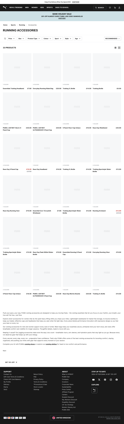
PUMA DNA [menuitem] (66, 410)
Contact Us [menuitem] (7, 374)
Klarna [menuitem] (6, 387)
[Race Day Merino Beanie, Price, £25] (77, 276)
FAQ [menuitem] (35, 377)
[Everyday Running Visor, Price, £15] (107, 235)
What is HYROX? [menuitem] (67, 374)
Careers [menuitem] (64, 394)
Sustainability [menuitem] (66, 387)
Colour (46, 38)
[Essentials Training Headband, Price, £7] (17, 71)
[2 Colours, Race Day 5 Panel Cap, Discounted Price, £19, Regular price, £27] (17, 153)
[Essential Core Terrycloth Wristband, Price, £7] (47, 194)
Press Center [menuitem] (66, 389)
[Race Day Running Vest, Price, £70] (17, 193)
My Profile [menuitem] (7, 382)
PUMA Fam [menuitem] (66, 377)
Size (19, 38)
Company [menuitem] (65, 379)
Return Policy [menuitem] (38, 374)
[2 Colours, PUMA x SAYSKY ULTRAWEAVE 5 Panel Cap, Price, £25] (47, 111)
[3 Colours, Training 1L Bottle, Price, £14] (77, 71)
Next (4, 351)
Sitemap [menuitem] (36, 389)
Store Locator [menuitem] (38, 387)
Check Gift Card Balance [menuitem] (12, 379)
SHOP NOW (75, 2)
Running (22, 25)
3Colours (66, 84)
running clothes (51, 344)
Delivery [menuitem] (6, 384)
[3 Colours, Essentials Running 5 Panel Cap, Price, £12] (77, 236)
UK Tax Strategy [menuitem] (67, 405)
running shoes (30, 344)
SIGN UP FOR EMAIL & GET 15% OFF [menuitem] (104, 374)
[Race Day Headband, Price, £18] (47, 152)
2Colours (36, 84)
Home (5, 25)
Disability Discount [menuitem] (68, 402)
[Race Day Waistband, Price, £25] (107, 110)
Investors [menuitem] (65, 382)
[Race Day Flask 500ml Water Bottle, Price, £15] (47, 236)
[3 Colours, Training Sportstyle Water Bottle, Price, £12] (107, 153)
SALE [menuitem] (5, 389)
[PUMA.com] (4, 7)
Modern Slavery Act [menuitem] (69, 407)
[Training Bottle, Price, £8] (107, 71)
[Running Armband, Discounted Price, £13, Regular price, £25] (107, 194)
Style (67, 38)
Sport (57, 38)
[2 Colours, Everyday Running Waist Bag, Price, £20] (47, 71)
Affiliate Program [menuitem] (68, 392)
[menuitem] (16, 7)
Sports (13, 25)
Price (10, 38)
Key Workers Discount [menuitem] (69, 400)
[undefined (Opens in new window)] (94, 390)
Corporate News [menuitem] (67, 384)
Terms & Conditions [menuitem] (40, 382)
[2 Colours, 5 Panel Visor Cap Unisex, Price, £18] (77, 110)
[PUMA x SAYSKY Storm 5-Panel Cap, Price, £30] (17, 111)
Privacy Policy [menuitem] (38, 379)
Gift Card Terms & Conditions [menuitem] (14, 377)
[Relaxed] (119, 48)
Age (76, 38)
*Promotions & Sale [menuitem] (40, 384)
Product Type (32, 38)
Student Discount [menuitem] (68, 397)
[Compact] (115, 47)
